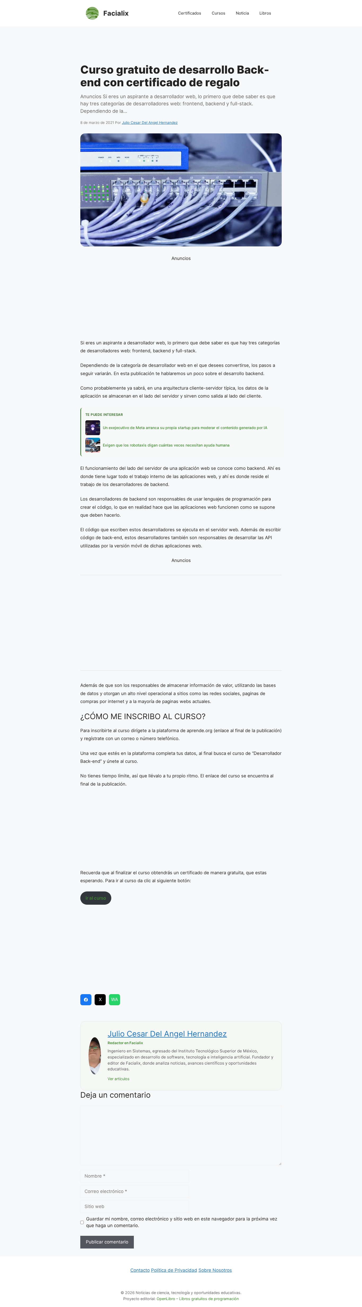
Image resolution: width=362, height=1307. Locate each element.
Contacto (140, 1270)
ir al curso (96, 898)
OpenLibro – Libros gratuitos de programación (198, 1298)
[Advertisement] (181, 46)
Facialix (116, 13)
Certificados (189, 13)
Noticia (242, 13)
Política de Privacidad (174, 1270)
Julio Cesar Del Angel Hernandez (167, 1033)
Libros (265, 13)
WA (114, 999)
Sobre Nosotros (215, 1270)
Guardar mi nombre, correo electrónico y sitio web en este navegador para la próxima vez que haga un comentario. (181, 1222)
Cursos (218, 13)
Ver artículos (119, 1078)
